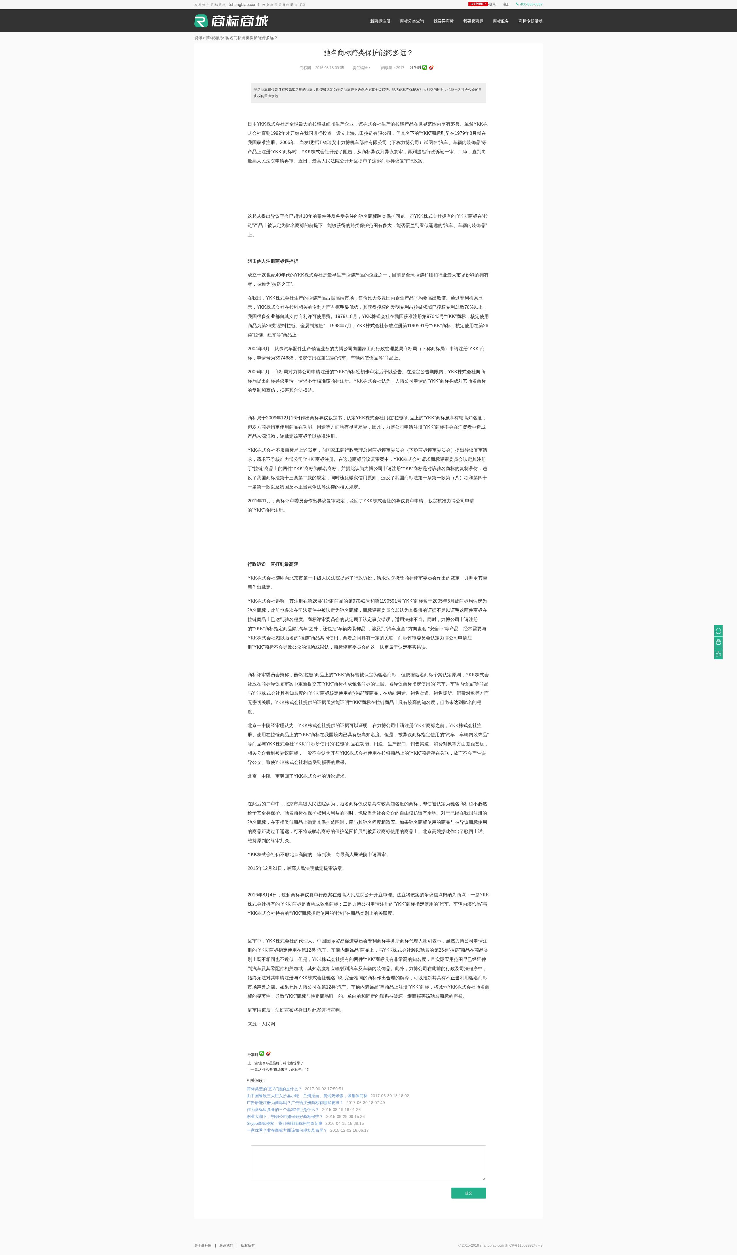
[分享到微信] (424, 67)
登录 (492, 4)
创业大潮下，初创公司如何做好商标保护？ (306, 1116)
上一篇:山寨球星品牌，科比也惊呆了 (276, 1063)
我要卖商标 (473, 21)
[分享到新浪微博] (431, 67)
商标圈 (305, 68)
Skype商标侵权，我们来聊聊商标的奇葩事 (305, 1123)
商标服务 (501, 21)
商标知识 (214, 37)
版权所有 (248, 1245)
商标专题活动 (530, 21)
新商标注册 (380, 21)
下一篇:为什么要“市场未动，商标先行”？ (278, 1069)
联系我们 (226, 1245)
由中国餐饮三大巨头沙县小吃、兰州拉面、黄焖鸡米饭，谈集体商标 (328, 1096)
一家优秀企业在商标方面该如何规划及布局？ (308, 1130)
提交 (468, 1193)
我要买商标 (444, 21)
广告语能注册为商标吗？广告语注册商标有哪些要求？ (316, 1103)
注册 (506, 4)
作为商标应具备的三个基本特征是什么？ (304, 1110)
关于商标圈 (203, 1245)
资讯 (198, 37)
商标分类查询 (412, 21)
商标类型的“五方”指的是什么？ (295, 1089)
